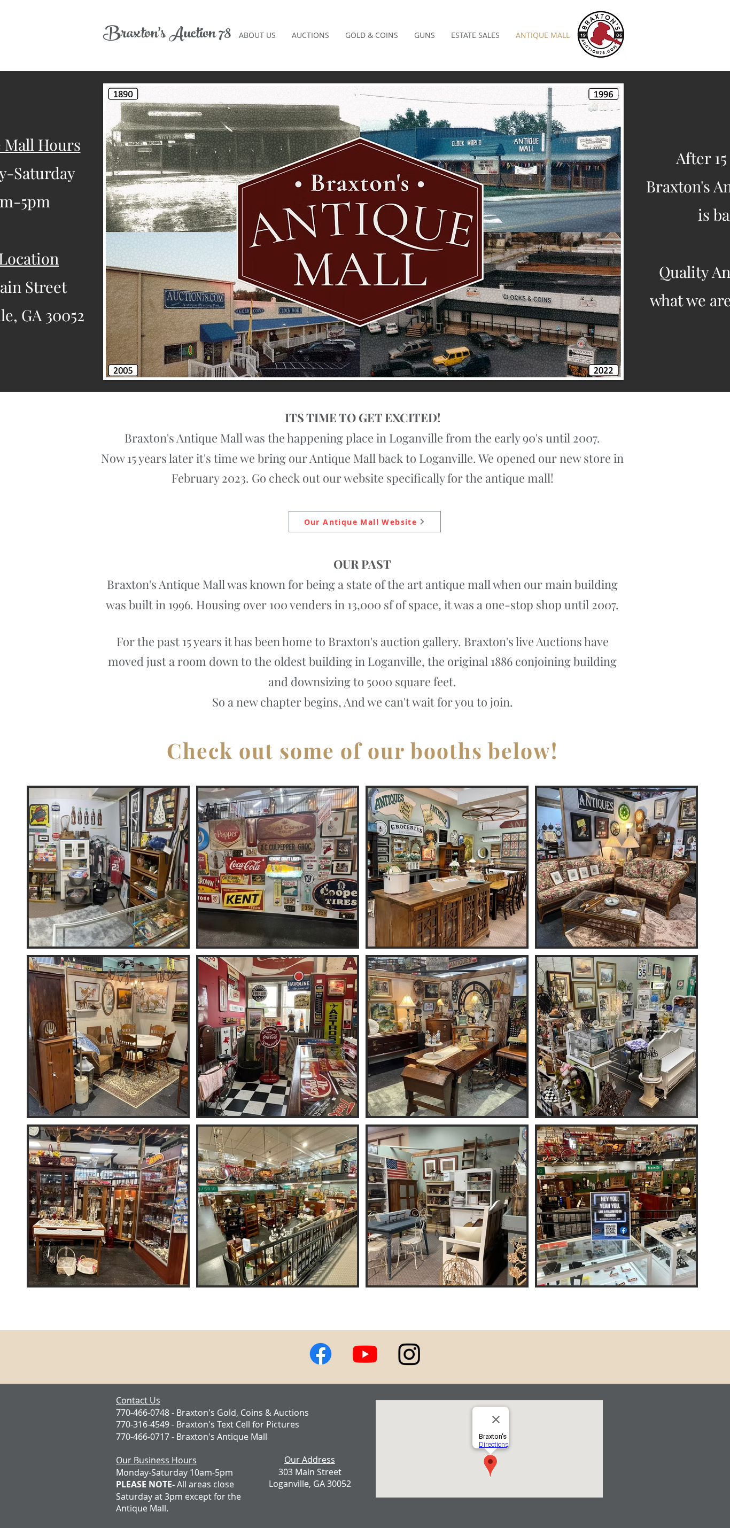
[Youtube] (365, 1353)
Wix (422, 1525)
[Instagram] (409, 1353)
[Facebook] (320, 1353)
